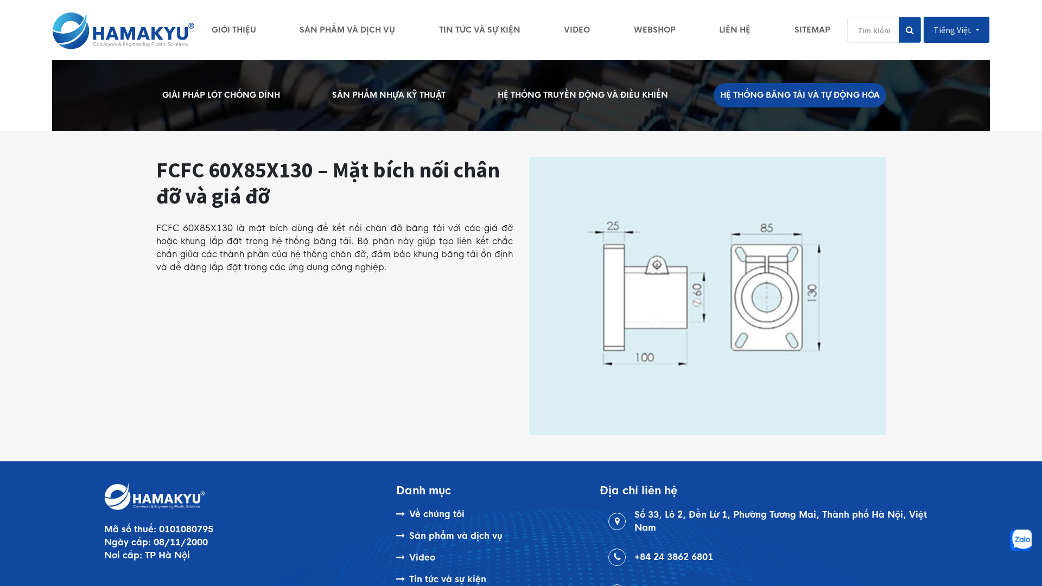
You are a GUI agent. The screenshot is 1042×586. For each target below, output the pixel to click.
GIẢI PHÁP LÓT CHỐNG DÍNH (221, 95)
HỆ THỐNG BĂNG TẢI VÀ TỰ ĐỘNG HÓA (800, 95)
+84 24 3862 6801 (673, 557)
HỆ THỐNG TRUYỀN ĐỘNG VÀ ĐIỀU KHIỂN (583, 95)
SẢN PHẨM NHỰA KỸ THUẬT (389, 95)
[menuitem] (234, 30)
